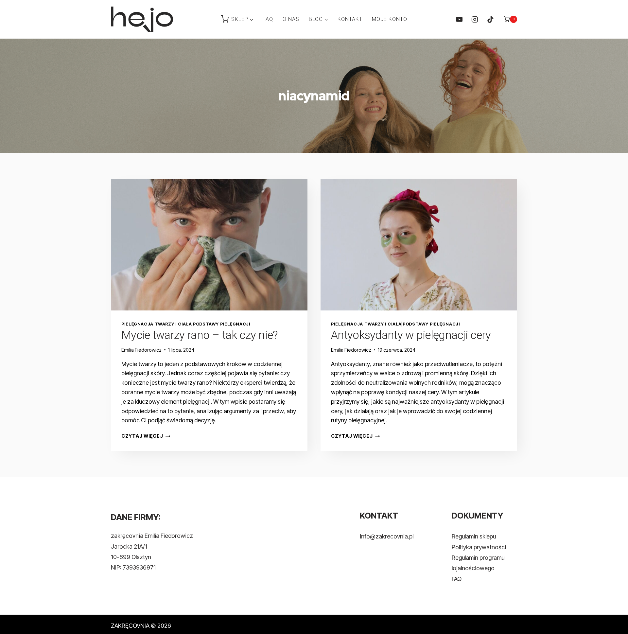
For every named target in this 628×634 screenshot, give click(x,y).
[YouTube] (459, 19)
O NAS (291, 19)
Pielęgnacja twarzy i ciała (156, 324)
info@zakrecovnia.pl (386, 536)
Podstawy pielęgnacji (222, 324)
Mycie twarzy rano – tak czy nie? (199, 335)
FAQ (268, 19)
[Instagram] (474, 19)
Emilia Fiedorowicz (141, 350)
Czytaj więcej (145, 436)
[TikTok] (490, 19)
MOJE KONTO (389, 19)
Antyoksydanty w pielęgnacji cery (411, 335)
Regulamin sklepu (474, 536)
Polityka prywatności (479, 547)
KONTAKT (350, 19)
